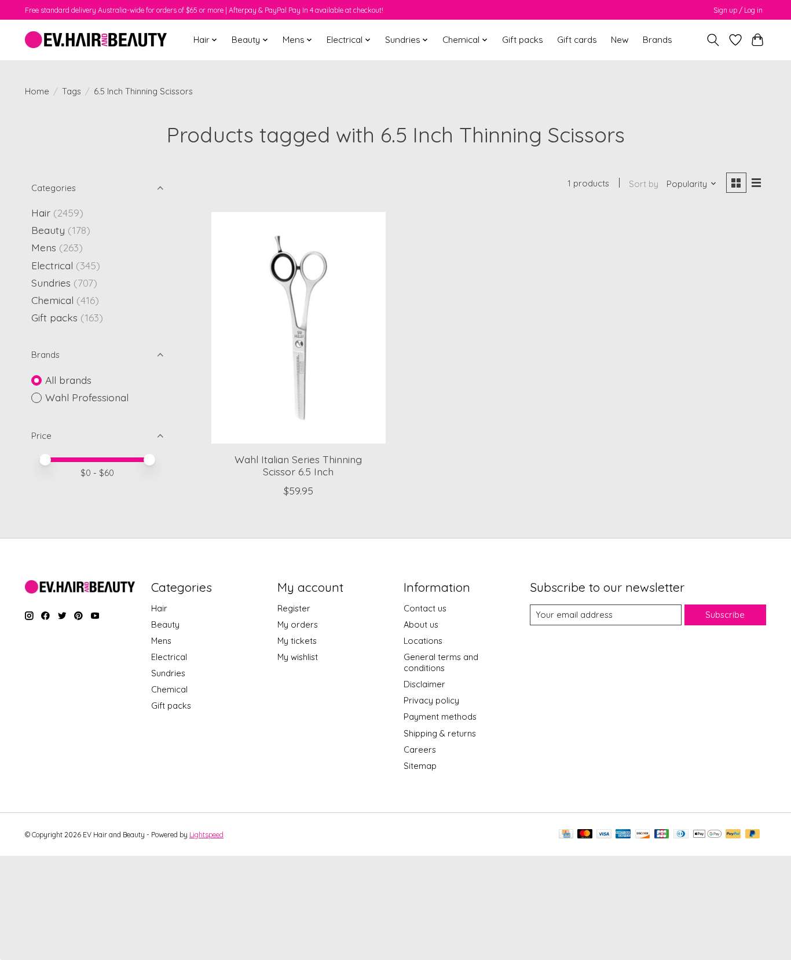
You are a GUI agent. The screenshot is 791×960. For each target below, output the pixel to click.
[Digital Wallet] (707, 834)
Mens (43, 247)
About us (421, 624)
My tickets (297, 640)
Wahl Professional (87, 397)
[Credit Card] (566, 834)
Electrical (52, 265)
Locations (423, 640)
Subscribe (725, 614)
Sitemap (420, 765)
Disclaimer (424, 684)
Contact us (425, 608)
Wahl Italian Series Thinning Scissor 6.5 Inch (298, 465)
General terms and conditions (441, 662)
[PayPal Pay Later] (752, 834)
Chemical (52, 300)
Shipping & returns (440, 733)
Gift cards (577, 39)
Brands (657, 39)
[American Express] (623, 834)
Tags (71, 91)
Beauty (48, 229)
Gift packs (522, 39)
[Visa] (603, 834)
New (620, 39)
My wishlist (297, 656)
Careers (420, 749)
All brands (68, 379)
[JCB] (661, 834)
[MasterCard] (584, 834)
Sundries (51, 282)
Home (37, 91)
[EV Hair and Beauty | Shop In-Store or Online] (96, 40)
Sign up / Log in (738, 10)
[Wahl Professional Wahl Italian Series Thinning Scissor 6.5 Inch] (298, 328)
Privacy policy (431, 700)
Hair (40, 212)
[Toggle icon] (713, 40)
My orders (297, 624)
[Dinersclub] (681, 834)
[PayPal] (733, 834)
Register (293, 608)
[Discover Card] (642, 834)
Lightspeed (206, 834)
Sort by (643, 183)
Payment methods (440, 716)
